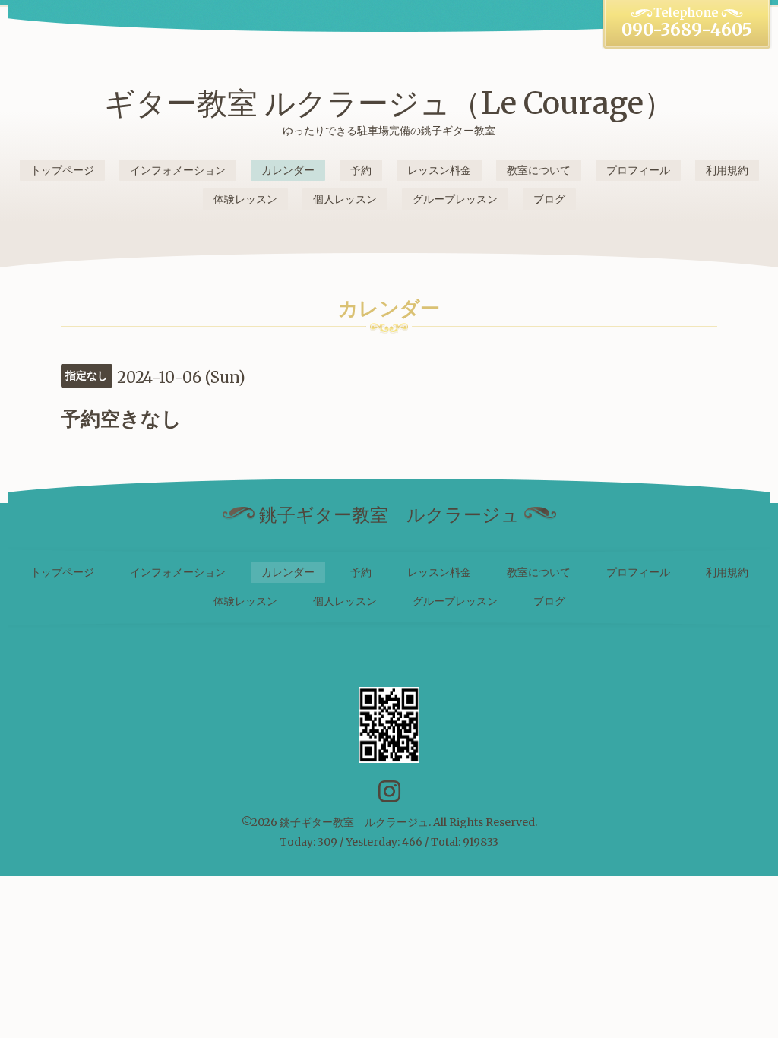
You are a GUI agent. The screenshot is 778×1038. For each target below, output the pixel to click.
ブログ (549, 199)
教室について (539, 170)
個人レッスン (345, 199)
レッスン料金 (439, 170)
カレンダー (288, 170)
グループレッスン (455, 199)
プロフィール (638, 170)
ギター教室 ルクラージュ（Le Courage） (389, 103)
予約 (361, 170)
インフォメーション (178, 170)
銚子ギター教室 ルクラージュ (354, 822)
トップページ (62, 170)
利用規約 (727, 170)
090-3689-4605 (686, 29)
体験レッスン (245, 199)
